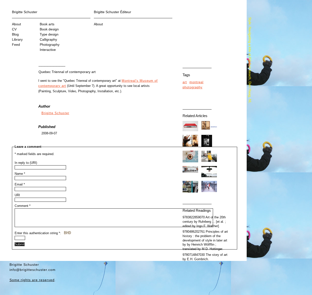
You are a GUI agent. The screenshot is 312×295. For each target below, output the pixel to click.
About (16, 24)
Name (20, 173)
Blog (15, 34)
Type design (49, 34)
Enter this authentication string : (43, 232)
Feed (16, 44)
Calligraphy (48, 39)
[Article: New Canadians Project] (190, 191)
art (185, 82)
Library (17, 39)
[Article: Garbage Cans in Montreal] (209, 161)
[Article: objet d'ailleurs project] (209, 128)
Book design (49, 29)
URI (17, 195)
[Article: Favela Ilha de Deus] (209, 191)
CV (14, 29)
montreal (196, 82)
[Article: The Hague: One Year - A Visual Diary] (190, 130)
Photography (49, 44)
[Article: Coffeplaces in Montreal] (190, 161)
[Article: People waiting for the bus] (190, 171)
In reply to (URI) (26, 163)
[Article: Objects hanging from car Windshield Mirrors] (209, 176)
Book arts (47, 24)
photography (193, 87)
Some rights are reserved (32, 280)
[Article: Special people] (190, 145)
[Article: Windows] (206, 146)
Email (20, 184)
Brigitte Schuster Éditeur (112, 12)
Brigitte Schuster (24, 12)
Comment (22, 206)
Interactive (48, 50)
